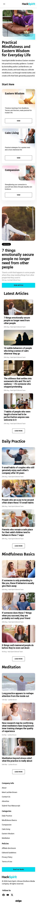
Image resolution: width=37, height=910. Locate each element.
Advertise (5, 801)
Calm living (6, 244)
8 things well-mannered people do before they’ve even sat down (18, 646)
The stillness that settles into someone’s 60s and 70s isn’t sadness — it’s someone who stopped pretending (18, 382)
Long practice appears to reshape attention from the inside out (17, 694)
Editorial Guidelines (9, 853)
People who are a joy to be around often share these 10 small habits (18, 501)
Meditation (6, 838)
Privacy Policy (7, 857)
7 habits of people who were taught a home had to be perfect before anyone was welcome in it (17, 415)
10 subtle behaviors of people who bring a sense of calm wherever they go (18, 351)
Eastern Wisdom (8, 834)
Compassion (6, 825)
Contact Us (6, 797)
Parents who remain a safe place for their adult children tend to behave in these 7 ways (17, 532)
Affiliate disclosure (9, 848)
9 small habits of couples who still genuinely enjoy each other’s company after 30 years (18, 470)
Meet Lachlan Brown (9, 792)
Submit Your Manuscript (11, 806)
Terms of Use (7, 862)
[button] (18, 430)
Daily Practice (7, 816)
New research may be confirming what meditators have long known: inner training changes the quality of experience (18, 727)
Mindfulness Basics (9, 820)
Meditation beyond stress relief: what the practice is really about (17, 759)
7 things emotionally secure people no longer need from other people (18, 258)
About (4, 788)
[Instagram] (16, 895)
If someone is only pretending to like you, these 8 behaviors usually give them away (18, 583)
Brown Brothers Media (26, 881)
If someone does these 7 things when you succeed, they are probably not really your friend (17, 616)
